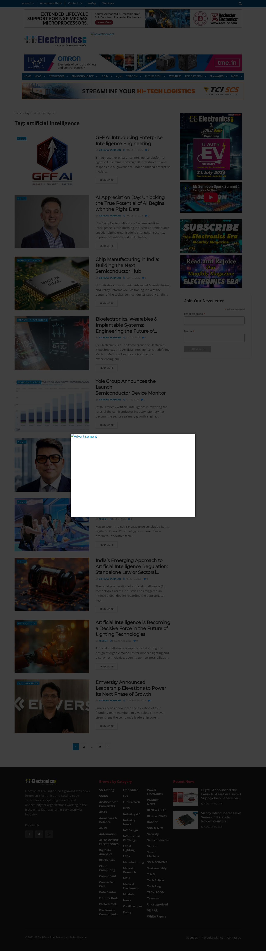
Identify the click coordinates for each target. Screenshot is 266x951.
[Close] (191, 437)
